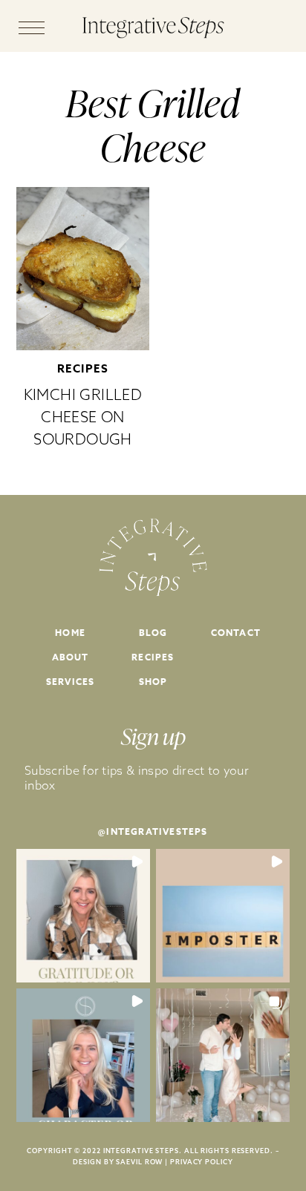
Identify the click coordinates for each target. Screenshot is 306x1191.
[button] (83, 915)
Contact (236, 632)
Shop (153, 681)
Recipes (83, 368)
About (70, 657)
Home (70, 632)
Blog (153, 632)
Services (70, 681)
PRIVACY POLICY (201, 1162)
